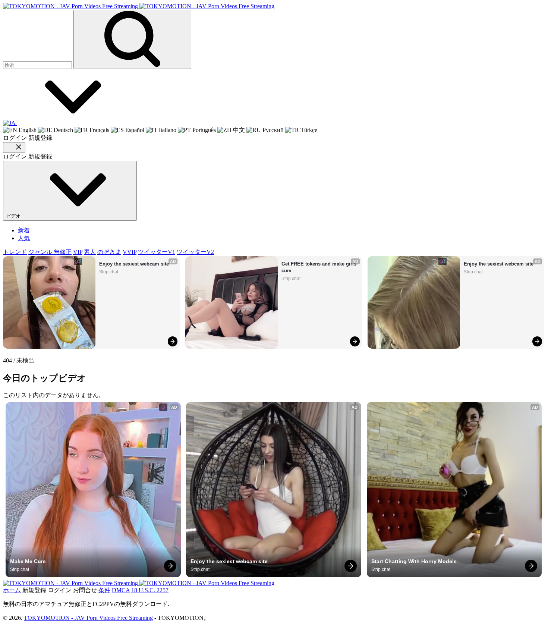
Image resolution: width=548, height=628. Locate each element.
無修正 (63, 252)
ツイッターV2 (195, 252)
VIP (77, 252)
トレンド (15, 252)
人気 (24, 238)
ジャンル (41, 252)
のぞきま (109, 252)
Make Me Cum (27, 561)
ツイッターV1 (156, 252)
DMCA (121, 590)
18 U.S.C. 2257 (150, 590)
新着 (24, 230)
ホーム (12, 590)
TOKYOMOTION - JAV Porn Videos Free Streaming (88, 618)
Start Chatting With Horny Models (414, 561)
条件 (104, 590)
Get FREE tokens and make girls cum (319, 267)
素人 (90, 252)
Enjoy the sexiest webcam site (134, 264)
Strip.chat (108, 271)
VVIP (129, 252)
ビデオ (14, 216)
